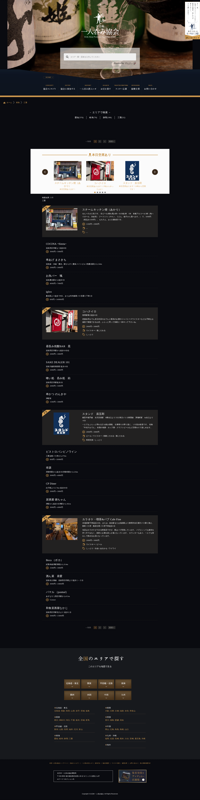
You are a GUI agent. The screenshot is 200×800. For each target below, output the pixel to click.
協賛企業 (124, 763)
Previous (45, 172)
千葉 (73, 720)
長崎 (117, 739)
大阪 (107, 711)
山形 (73, 711)
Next (155, 172)
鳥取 (117, 729)
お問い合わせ (134, 763)
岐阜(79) (93, 117)
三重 (25, 102)
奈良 (127, 711)
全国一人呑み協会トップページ (58, 763)
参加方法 (97, 763)
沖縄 (143, 739)
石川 (76, 729)
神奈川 (62, 720)
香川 (107, 720)
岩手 (78, 711)
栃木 (78, 720)
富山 (81, 729)
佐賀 (112, 739)
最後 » (111, 141)
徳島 (112, 720)
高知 (122, 720)
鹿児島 (138, 739)
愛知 (56, 739)
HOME (48, 77)
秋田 (68, 711)
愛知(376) (79, 117)
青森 (63, 711)
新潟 (56, 729)
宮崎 (132, 739)
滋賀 (122, 711)
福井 (71, 729)
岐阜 (61, 739)
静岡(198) (107, 117)
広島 (112, 729)
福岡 (107, 739)
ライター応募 (116, 763)
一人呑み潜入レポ (87, 763)
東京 (56, 720)
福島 (88, 711)
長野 (66, 729)
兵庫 (112, 711)
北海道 (57, 711)
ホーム (9, 102)
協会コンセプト (75, 763)
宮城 (83, 711)
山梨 (61, 729)
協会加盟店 (106, 763)
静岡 (66, 739)
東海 (18, 102)
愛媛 (117, 720)
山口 (127, 729)
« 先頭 (88, 141)
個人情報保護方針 (145, 763)
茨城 (83, 720)
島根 (122, 729)
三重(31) (121, 117)
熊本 (122, 739)
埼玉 (68, 720)
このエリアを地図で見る (100, 666)
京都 (117, 711)
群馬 (88, 720)
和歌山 (133, 711)
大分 (127, 739)
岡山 (107, 729)
